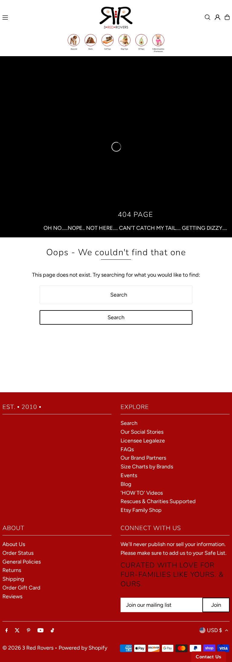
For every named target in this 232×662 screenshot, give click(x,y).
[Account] (217, 17)
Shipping (13, 579)
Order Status (18, 553)
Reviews (12, 596)
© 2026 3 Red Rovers (27, 647)
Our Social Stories (142, 432)
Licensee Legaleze (143, 440)
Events (129, 475)
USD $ (214, 630)
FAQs (127, 449)
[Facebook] (6, 630)
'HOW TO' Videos (142, 493)
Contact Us (208, 656)
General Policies (21, 561)
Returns (11, 570)
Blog (126, 484)
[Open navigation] (47, 17)
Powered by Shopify (83, 647)
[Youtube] (40, 630)
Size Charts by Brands (147, 466)
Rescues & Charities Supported (158, 501)
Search (129, 423)
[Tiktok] (52, 630)
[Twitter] (17, 630)
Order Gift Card (21, 587)
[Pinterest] (28, 630)
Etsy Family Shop (141, 510)
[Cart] (227, 17)
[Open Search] (207, 17)
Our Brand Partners (143, 458)
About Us (13, 544)
